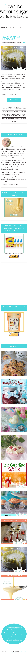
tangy (23, 119)
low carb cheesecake (7, 111)
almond (10, 108)
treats (14, 121)
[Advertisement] (14, 284)
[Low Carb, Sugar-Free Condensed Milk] (14, 599)
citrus (21, 108)
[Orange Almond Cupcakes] (14, 515)
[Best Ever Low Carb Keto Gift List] (14, 487)
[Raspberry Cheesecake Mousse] (14, 459)
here (24, 42)
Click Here (15, 185)
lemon (16, 110)
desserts (11, 110)
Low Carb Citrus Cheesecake (10, 38)
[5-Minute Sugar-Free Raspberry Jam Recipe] (14, 403)
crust (7, 110)
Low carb (23, 110)
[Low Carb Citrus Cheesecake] (14, 571)
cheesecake (16, 108)
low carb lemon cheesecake (18, 114)
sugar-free (6, 119)
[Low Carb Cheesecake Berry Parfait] (14, 543)
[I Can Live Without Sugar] (14, 19)
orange (10, 118)
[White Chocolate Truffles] (14, 431)
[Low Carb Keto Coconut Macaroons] (14, 375)
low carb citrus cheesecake (13, 112)
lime (20, 110)
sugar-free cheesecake (15, 119)
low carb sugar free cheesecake (11, 115)
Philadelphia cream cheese (19, 118)
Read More (14, 99)
